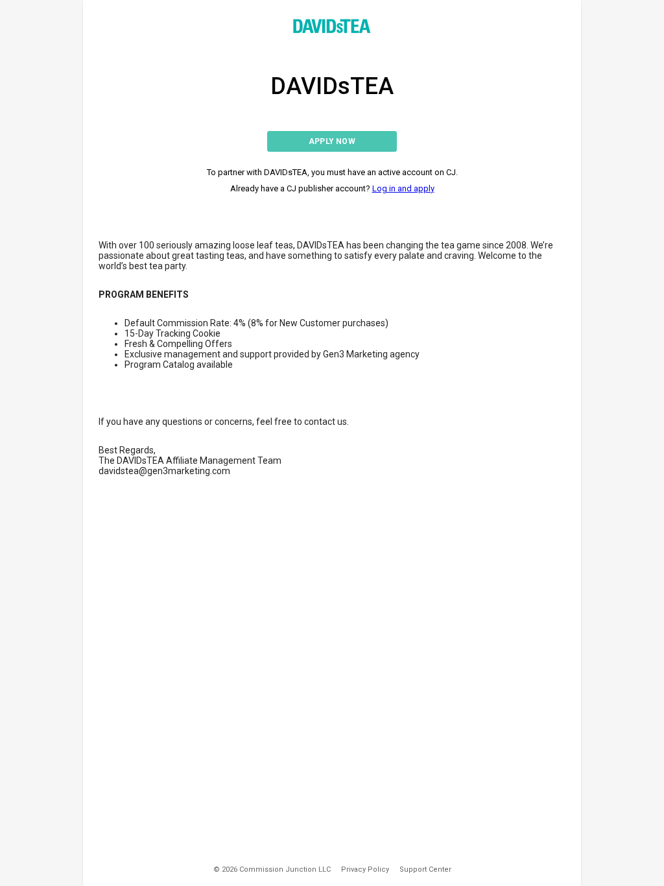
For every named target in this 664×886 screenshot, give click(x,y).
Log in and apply (403, 188)
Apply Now (332, 141)
